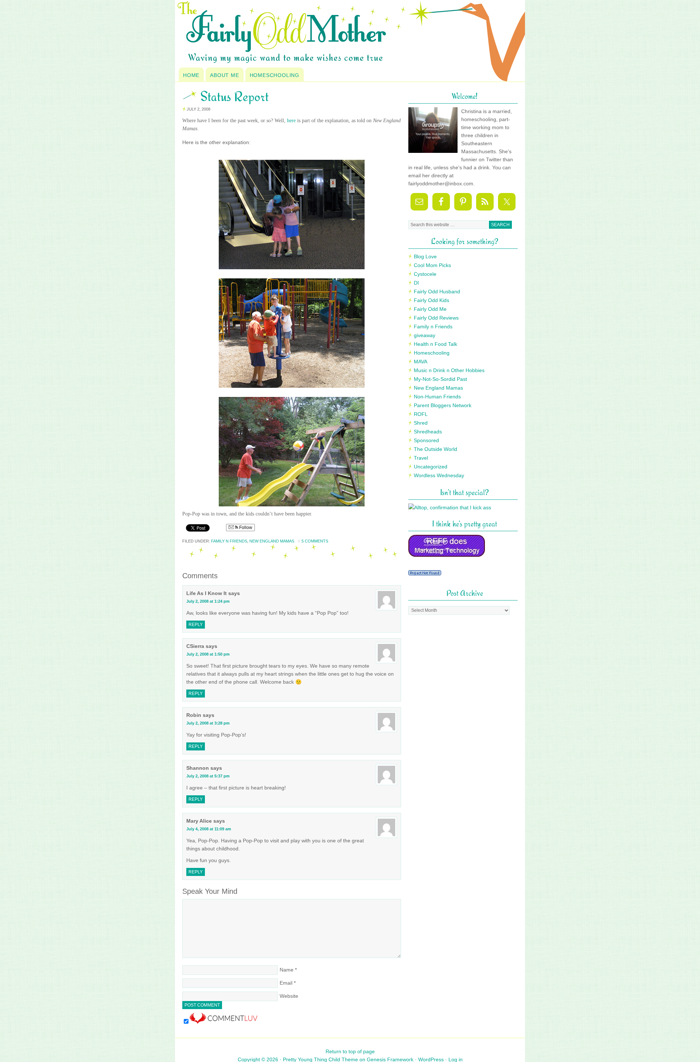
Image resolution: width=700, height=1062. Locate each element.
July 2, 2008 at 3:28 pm (208, 723)
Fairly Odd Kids (431, 300)
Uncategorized (430, 467)
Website (289, 996)
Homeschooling (274, 75)
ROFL (421, 414)
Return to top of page (350, 1051)
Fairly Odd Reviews (436, 318)
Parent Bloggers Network (442, 405)
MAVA (420, 361)
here (291, 120)
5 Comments (315, 541)
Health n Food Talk (435, 344)
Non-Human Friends (437, 396)
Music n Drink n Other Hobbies (449, 370)
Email (286, 983)
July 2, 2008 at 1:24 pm (208, 601)
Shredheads (428, 432)
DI (416, 283)
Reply (195, 624)
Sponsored (426, 440)
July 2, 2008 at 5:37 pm (208, 776)
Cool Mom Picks (432, 265)
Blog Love (425, 256)
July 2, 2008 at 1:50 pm (208, 654)
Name (286, 970)
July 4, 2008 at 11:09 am (208, 829)
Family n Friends (229, 541)
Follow (245, 527)
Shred (421, 423)
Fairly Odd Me (430, 309)
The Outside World (435, 449)
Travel (421, 458)
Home (191, 75)
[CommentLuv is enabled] (223, 1022)
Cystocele (425, 274)
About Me (224, 75)
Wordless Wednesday (439, 475)
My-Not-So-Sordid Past (440, 379)
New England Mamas (271, 541)
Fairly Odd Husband (437, 291)
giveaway (424, 335)
